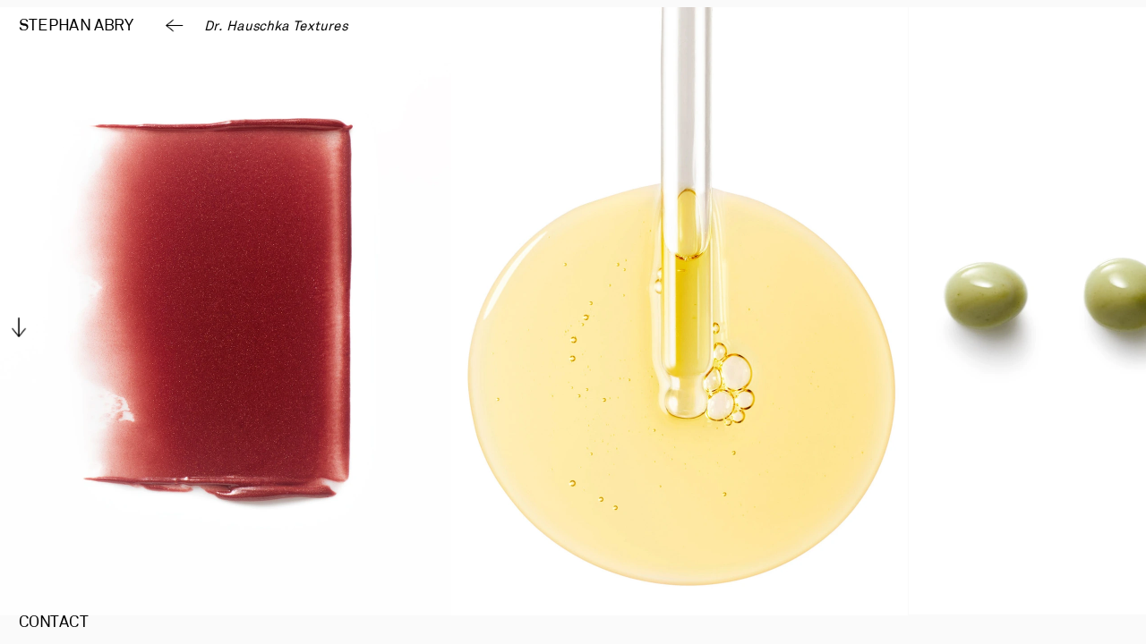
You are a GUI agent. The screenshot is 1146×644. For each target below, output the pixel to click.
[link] (76, 27)
